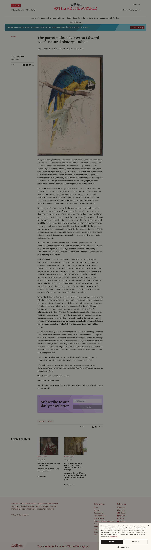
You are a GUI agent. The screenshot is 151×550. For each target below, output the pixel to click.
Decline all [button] (136, 542)
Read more (114, 537)
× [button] (148, 525)
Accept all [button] (111, 542)
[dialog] (125, 536)
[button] (124, 547)
